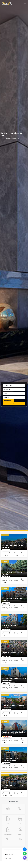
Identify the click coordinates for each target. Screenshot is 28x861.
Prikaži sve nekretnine (14, 801)
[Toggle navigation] (25, 3)
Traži (14, 403)
